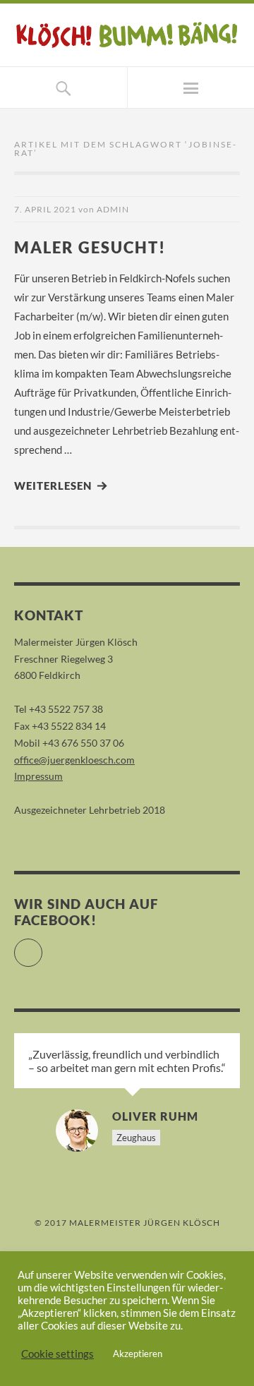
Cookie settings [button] (57, 1354)
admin (113, 209)
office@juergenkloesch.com (74, 760)
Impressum (38, 776)
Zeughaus (136, 1137)
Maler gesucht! (90, 247)
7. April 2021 (45, 209)
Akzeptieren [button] (137, 1353)
